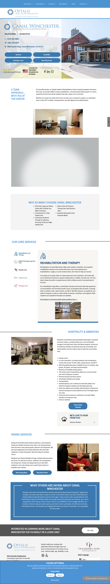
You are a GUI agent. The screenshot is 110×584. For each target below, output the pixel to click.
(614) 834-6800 (13, 39)
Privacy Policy (55, 571)
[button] (39, 134)
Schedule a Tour (18, 60)
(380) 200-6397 (13, 43)
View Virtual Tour (46, 60)
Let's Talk (90, 530)
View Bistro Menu (42, 472)
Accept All (50, 575)
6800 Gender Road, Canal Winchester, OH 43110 (25, 46)
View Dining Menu (21, 472)
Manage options (55, 580)
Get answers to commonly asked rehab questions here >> (58, 299)
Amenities (46, 55)
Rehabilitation (25, 34)
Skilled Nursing (10, 34)
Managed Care (23, 286)
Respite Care (23, 270)
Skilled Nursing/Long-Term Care (27, 262)
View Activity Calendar (78, 406)
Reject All (59, 575)
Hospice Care (23, 278)
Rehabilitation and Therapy (24, 254)
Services (18, 55)
